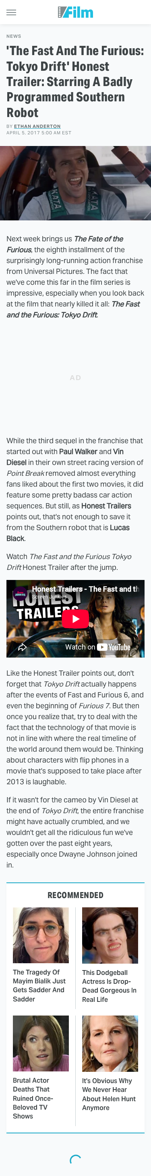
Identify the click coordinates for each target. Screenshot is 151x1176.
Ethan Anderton (37, 126)
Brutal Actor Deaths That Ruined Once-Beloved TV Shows (33, 1098)
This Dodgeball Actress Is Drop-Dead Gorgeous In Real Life (109, 986)
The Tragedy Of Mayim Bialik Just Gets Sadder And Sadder (39, 985)
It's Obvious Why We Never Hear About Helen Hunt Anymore (109, 1094)
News (13, 36)
